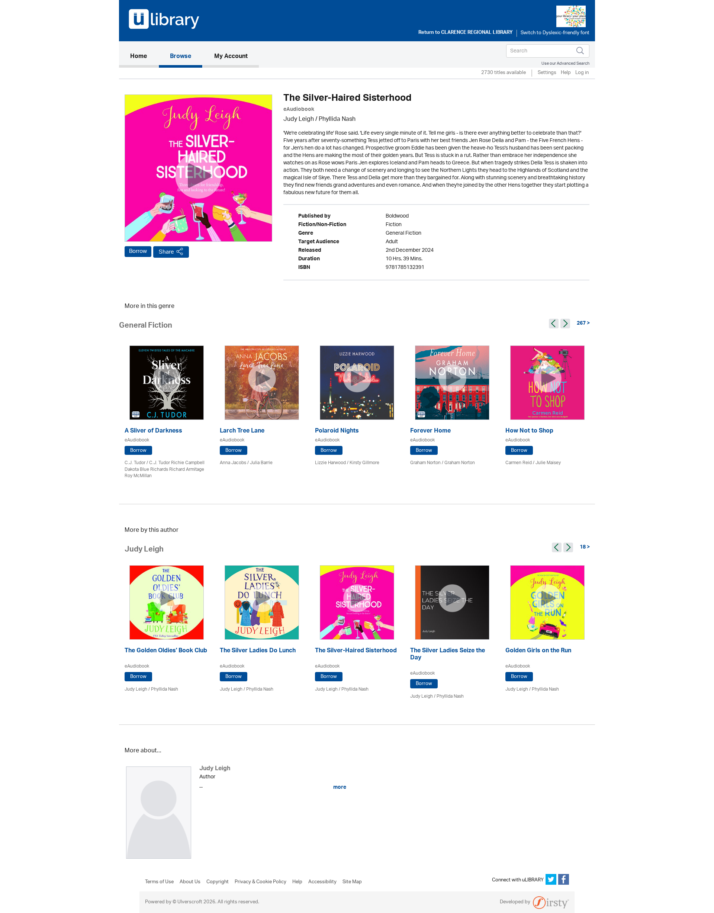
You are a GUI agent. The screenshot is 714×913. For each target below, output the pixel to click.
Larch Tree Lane (242, 431)
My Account (231, 57)
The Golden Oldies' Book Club (166, 651)
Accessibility (322, 882)
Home (144, 57)
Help (566, 73)
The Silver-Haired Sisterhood (356, 651)
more (339, 787)
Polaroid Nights (337, 431)
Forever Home (430, 431)
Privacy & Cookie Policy (260, 882)
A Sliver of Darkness (153, 431)
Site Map (352, 882)
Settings (547, 73)
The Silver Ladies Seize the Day (447, 655)
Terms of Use (159, 882)
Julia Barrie (261, 463)
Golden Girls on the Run (538, 651)
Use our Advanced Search (565, 63)
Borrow (138, 251)
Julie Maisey (548, 463)
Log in (582, 73)
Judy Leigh (298, 119)
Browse (180, 57)
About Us (190, 882)
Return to (465, 33)
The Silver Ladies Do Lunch (258, 651)
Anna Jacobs (233, 463)
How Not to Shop (529, 431)
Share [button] (166, 252)
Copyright (217, 882)
